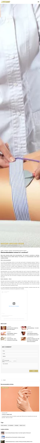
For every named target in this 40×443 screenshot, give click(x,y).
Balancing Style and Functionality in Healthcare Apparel (15, 437)
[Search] (2, 380)
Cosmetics (21, 243)
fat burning (10, 425)
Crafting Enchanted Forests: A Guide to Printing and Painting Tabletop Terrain (18, 441)
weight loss (22, 425)
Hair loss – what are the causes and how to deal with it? (12, 414)
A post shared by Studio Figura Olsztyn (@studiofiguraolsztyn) (14, 318)
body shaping (4, 425)
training (16, 425)
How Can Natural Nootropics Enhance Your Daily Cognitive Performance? (18, 432)
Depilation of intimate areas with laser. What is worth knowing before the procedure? (33, 340)
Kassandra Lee (5, 243)
